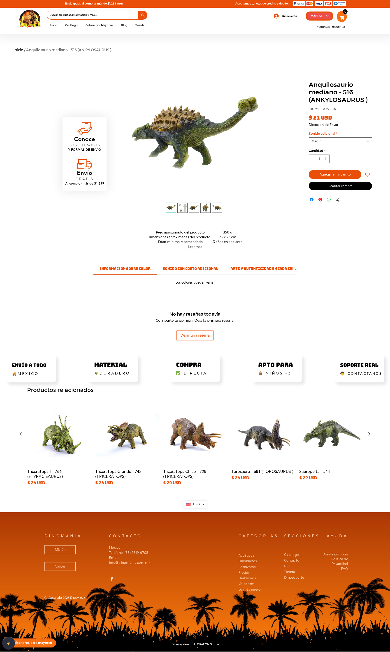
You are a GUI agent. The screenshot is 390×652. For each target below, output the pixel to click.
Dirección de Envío (323, 125)
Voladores (246, 584)
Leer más (195, 247)
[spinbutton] (319, 159)
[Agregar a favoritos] (367, 174)
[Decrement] (312, 159)
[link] (125, 268)
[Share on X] (337, 199)
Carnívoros (247, 567)
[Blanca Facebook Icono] (112, 579)
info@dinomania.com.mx (130, 563)
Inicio (18, 50)
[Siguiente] (369, 434)
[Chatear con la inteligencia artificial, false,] (8, 643)
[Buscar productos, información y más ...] (142, 15)
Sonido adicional (323, 134)
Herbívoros (247, 578)
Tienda (289, 572)
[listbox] (319, 16)
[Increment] (326, 159)
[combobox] (340, 141)
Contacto (291, 560)
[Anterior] (20, 434)
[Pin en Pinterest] (320, 199)
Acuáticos (246, 555)
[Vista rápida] (59, 434)
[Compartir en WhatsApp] (329, 199)
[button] (71, 25)
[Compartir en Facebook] (311, 199)
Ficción (244, 573)
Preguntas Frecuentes (331, 26)
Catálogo (291, 555)
